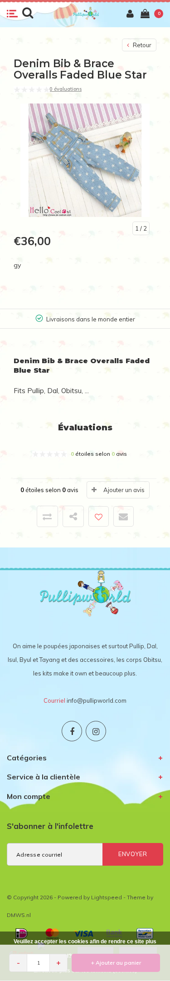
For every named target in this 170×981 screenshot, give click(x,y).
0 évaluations (65, 89)
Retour (141, 45)
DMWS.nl (19, 915)
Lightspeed (106, 897)
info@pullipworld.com (96, 700)
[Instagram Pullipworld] (96, 731)
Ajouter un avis (124, 489)
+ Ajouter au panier (116, 962)
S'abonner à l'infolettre (50, 826)
